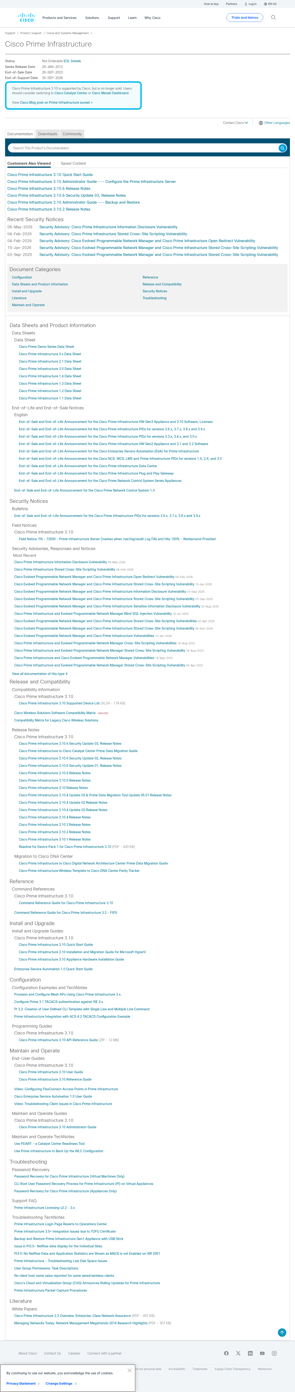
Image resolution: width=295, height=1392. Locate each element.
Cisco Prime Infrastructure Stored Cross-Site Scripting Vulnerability (65, 569)
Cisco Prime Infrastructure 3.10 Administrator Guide (57, 1127)
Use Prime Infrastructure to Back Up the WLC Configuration (58, 1151)
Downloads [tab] (47, 134)
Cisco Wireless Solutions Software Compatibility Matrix (55, 713)
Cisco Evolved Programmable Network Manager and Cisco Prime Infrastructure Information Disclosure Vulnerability (100, 591)
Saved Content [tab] (73, 163)
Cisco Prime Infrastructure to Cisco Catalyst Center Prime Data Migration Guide (78, 751)
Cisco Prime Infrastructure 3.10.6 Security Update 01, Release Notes (70, 766)
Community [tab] (72, 134)
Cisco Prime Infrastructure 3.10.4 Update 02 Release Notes (63, 802)
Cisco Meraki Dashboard (110, 93)
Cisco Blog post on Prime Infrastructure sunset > (56, 102)
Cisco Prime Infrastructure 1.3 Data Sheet (50, 383)
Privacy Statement (20, 1383)
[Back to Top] (282, 1332)
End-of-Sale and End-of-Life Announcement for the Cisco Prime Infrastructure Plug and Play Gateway (96, 473)
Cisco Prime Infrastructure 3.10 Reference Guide (55, 1079)
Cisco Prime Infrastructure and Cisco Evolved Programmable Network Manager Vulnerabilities (84, 658)
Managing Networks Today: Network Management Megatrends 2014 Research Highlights (81, 1323)
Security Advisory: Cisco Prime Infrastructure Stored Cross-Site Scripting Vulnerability (113, 234)
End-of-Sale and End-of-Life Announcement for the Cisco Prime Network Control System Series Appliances (100, 481)
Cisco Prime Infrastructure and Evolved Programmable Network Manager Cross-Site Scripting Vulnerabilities (95, 643)
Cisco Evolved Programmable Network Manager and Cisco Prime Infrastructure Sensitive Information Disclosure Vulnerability (107, 606)
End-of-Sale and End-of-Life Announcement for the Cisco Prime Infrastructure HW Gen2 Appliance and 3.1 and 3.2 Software (113, 444)
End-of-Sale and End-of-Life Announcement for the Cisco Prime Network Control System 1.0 (84, 490)
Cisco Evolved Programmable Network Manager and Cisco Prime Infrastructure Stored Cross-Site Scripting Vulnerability (104, 584)
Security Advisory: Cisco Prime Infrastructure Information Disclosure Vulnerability (108, 227)
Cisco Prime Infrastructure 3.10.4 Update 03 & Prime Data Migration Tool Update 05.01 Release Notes (95, 795)
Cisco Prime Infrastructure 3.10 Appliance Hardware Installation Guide (71, 959)
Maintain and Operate (28, 305)
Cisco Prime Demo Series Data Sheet (46, 347)
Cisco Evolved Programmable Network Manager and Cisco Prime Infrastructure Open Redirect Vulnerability (94, 577)
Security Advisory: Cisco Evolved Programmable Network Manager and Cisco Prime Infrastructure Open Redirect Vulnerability (147, 241)
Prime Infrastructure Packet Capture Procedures (50, 1290)
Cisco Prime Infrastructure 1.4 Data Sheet (50, 376)
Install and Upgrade (27, 291)
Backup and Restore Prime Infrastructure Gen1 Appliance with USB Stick (68, 1239)
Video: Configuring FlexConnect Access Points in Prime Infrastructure (66, 1089)
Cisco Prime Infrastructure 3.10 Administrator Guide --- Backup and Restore (73, 202)
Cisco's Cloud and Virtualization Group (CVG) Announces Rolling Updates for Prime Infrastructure (87, 1283)
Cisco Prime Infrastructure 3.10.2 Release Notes (48, 209)
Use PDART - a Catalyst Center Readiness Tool (49, 1144)
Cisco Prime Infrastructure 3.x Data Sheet (50, 354)
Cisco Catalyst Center (71, 93)
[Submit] (282, 148)
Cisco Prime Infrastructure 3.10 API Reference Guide (59, 1040)
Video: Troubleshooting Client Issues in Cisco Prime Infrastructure (63, 1104)
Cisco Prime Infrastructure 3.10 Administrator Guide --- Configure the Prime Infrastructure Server (91, 182)
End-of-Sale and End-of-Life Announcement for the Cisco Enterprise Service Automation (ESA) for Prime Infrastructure (109, 451)
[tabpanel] (147, 192)
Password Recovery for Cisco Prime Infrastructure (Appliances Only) (65, 1191)
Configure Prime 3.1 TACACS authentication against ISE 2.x (58, 1002)
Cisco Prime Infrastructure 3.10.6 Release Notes (48, 188)
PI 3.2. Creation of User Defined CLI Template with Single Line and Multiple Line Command (82, 1009)
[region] (68, 1378)
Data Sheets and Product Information (40, 284)
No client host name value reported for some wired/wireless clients (64, 1276)
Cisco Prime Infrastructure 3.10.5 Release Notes (55, 780)
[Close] (129, 1370)
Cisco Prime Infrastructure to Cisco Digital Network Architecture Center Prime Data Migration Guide (93, 863)
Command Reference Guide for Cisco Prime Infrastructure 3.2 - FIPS (65, 912)
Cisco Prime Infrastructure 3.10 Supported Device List (60, 703)
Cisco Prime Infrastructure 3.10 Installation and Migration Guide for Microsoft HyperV (82, 952)
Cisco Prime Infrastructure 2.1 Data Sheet (50, 361)
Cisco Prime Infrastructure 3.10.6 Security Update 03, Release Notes (66, 195)
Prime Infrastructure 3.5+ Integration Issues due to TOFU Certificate (65, 1231)
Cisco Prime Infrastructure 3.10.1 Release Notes (55, 839)
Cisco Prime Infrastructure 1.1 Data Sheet (50, 398)
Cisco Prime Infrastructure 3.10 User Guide (51, 1072)
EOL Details (72, 61)
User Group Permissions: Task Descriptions (46, 1268)
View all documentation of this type (38, 674)
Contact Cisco (234, 123)
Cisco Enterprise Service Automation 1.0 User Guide (53, 1096)
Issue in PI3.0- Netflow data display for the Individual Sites (58, 1246)
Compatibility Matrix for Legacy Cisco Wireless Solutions (56, 720)
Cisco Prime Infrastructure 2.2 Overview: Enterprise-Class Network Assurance (73, 1316)
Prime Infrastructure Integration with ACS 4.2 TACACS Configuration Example (72, 1016)
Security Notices (155, 291)
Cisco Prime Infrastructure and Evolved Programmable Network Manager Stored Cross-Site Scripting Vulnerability (100, 650)
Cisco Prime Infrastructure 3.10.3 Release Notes (55, 824)
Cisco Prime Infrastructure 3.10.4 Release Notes (55, 817)
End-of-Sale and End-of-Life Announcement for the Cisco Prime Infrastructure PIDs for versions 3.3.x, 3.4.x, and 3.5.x (108, 436)
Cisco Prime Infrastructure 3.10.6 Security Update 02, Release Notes (70, 758)
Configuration (22, 277)
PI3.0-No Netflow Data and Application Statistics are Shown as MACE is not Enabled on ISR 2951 (87, 1253)
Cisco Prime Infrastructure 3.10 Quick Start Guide (50, 175)
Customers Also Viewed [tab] (29, 163)
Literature (19, 298)
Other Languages (277, 123)
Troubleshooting (155, 298)
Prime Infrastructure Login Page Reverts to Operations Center (60, 1224)
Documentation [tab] (20, 134)
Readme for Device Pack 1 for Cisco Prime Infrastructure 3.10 (65, 847)
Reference (150, 277)
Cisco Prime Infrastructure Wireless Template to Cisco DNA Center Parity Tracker (79, 871)
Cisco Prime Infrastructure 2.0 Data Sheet (50, 369)
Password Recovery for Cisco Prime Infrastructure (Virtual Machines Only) (69, 1176)
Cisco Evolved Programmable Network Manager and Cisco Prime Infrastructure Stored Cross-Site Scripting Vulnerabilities (106, 621)
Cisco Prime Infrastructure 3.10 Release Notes (53, 788)
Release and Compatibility (162, 284)
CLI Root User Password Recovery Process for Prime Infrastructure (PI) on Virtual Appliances (83, 1184)
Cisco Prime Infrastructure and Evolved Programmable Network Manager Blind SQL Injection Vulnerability (93, 613)
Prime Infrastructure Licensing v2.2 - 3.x (44, 1208)
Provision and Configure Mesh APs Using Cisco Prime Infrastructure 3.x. (67, 994)
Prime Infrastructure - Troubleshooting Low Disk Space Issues (60, 1261)
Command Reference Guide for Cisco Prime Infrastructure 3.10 (66, 903)
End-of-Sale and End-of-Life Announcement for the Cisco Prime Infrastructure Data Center (88, 466)
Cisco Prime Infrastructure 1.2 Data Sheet (50, 391)
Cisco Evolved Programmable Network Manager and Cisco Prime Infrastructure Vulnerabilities (84, 636)
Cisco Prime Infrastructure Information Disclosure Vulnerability (61, 562)
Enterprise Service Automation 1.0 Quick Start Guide (53, 969)
